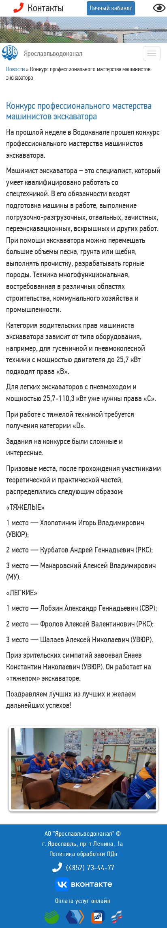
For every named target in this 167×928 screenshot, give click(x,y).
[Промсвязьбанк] (97, 915)
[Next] (144, 769)
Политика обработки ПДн (83, 854)
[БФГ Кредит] (115, 915)
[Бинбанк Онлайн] (74, 915)
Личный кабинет (111, 8)
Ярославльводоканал (53, 53)
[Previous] (23, 769)
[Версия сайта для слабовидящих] (159, 10)
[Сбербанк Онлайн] (52, 915)
